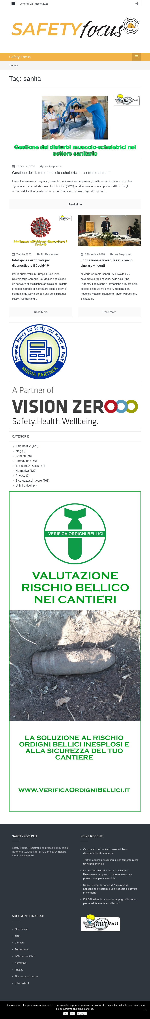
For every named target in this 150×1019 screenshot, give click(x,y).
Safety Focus (20, 57)
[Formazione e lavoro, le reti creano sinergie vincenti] (109, 230)
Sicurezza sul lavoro (29, 480)
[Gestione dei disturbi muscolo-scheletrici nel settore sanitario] (75, 125)
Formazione (23, 460)
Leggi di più (81, 1014)
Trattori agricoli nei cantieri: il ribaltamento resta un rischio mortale (110, 861)
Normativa (22, 470)
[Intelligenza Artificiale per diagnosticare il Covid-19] (40, 230)
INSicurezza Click (27, 465)
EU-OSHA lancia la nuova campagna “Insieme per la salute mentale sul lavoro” (109, 901)
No (72, 1014)
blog (18, 451)
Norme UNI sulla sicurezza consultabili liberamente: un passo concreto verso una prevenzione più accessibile (107, 874)
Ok (66, 1014)
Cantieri (21, 455)
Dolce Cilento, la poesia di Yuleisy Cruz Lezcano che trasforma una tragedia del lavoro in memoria (110, 888)
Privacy (20, 475)
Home (13, 65)
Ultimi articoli (24, 485)
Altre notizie (23, 446)
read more (75, 204)
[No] (145, 1010)
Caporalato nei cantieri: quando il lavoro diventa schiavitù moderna (106, 851)
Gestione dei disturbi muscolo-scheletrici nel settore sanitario (61, 173)
